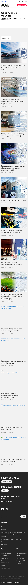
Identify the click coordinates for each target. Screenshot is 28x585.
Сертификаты (20, 558)
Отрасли (3, 527)
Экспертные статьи (21, 553)
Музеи (3, 565)
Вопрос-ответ (19, 563)
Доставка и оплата (6, 542)
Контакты (4, 544)
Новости (18, 555)
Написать (4, 490)
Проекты (3, 536)
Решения (4, 529)
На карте (3, 498)
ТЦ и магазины (5, 555)
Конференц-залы (6, 553)
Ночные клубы (5, 568)
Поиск (23, 516)
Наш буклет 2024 (20, 561)
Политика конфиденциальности (10, 582)
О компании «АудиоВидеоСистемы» (11, 539)
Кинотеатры (4, 558)
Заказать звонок (22, 5)
